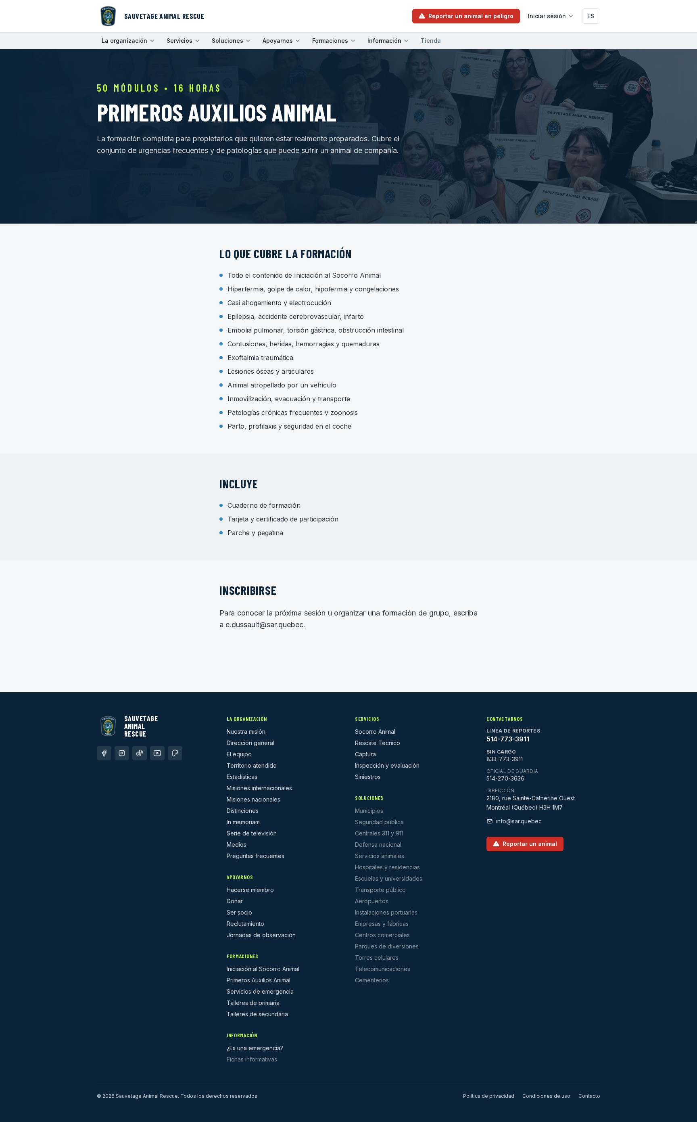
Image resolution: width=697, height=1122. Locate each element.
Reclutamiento (245, 923)
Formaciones (330, 40)
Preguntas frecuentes (255, 855)
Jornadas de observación (261, 935)
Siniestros (368, 776)
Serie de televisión (252, 833)
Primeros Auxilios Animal (258, 980)
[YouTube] (157, 753)
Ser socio (239, 912)
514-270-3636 (505, 778)
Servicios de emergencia (260, 991)
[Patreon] (175, 753)
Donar (235, 901)
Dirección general (250, 742)
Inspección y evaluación (387, 765)
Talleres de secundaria (257, 1014)
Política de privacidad (488, 1096)
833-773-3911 (504, 759)
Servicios (179, 40)
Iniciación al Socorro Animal (263, 968)
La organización (124, 40)
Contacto (589, 1096)
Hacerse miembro (250, 889)
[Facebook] (104, 753)
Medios (236, 844)
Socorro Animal (375, 731)
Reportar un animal (530, 843)
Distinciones (243, 810)
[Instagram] (122, 753)
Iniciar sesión (547, 16)
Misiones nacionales (253, 799)
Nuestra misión (246, 731)
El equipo (239, 754)
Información (384, 40)
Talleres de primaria (253, 1002)
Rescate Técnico (377, 742)
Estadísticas (242, 776)
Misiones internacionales (259, 788)
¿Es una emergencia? (255, 1048)
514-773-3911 (507, 739)
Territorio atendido (252, 765)
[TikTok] (139, 753)
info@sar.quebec (519, 821)
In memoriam (243, 821)
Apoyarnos (278, 40)
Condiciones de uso (546, 1096)
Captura (365, 754)
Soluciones (227, 40)
